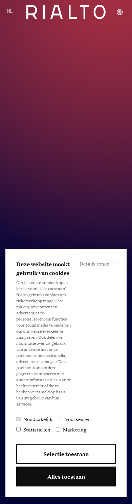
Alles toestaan (66, 476)
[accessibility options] (120, 12)
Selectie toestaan (66, 454)
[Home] (66, 12)
